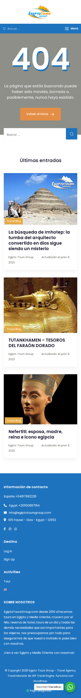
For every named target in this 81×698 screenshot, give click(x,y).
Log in (8, 551)
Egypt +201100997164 (24, 505)
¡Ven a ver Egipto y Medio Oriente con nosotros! (39, 653)
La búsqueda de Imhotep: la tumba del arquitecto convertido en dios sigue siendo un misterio (39, 240)
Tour (7, 581)
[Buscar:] (40, 134)
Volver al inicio (37, 114)
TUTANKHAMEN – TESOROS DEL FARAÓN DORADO (36, 343)
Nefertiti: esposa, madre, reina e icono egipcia (35, 434)
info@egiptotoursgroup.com (30, 513)
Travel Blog (14, 221)
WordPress (40, 681)
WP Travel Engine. (43, 676)
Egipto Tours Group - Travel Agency (52, 670)
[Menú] (67, 28)
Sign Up (9, 559)
